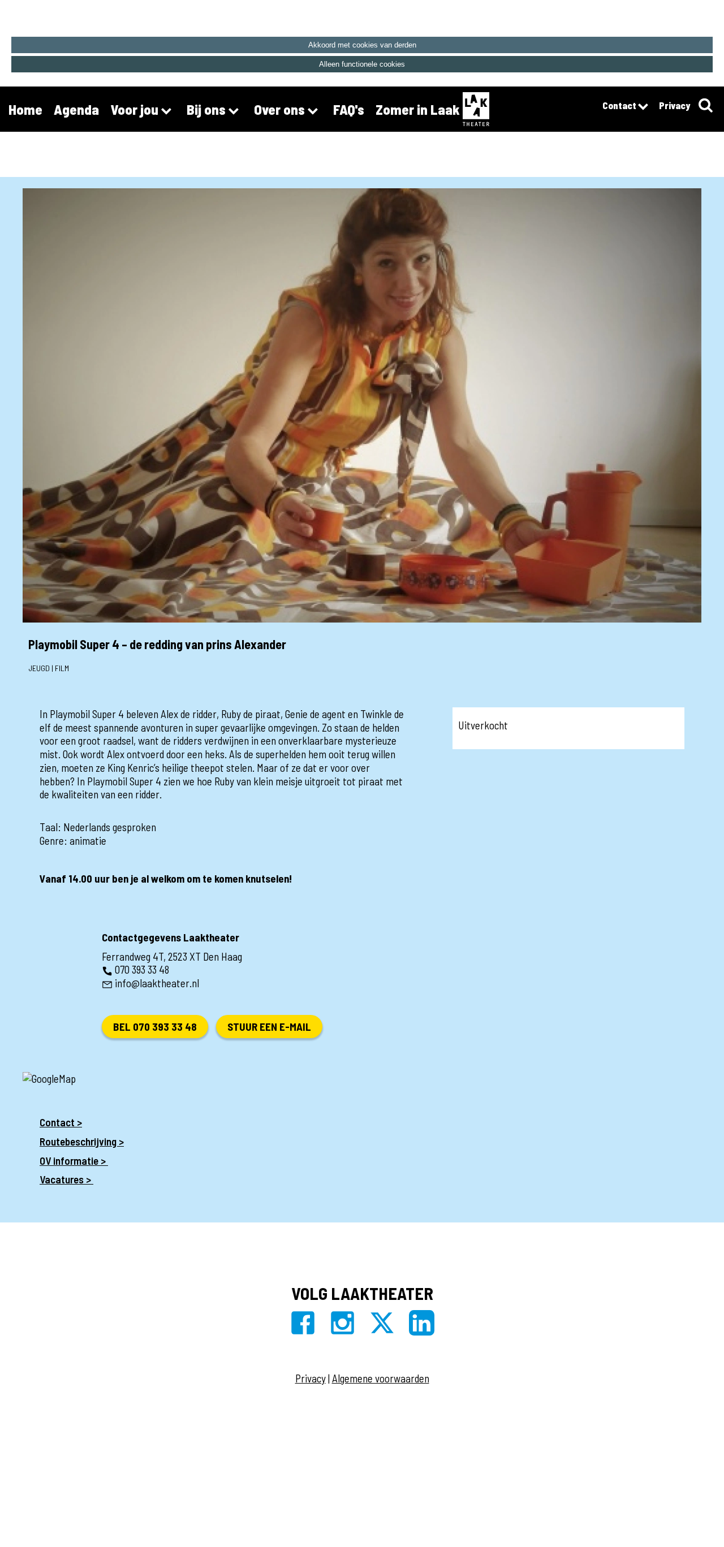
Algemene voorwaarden (380, 1378)
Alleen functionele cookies (362, 64)
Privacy (674, 105)
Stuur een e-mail (269, 1026)
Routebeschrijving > (82, 1141)
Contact (620, 105)
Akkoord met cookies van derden (362, 45)
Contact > (61, 1122)
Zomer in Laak (418, 109)
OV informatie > (74, 1160)
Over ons (281, 109)
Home (25, 109)
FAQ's (348, 109)
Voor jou (135, 109)
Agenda (76, 109)
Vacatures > (66, 1179)
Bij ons (208, 109)
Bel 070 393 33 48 (155, 1026)
